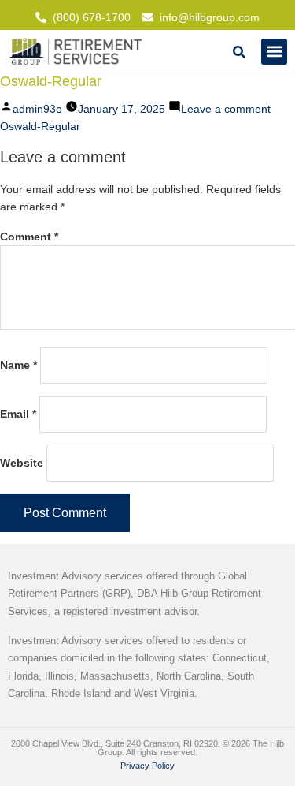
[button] (274, 52)
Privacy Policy (147, 765)
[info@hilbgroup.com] (147, 17)
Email (18, 414)
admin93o (37, 108)
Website (21, 462)
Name (18, 365)
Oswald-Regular (40, 126)
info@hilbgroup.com (210, 17)
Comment (29, 236)
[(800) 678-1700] (40, 17)
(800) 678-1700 (92, 17)
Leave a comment (226, 108)
